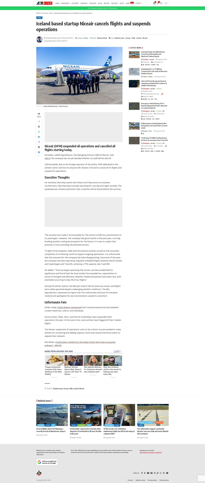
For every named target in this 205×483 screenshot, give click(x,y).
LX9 (152, 99)
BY (143, 151)
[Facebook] (142, 473)
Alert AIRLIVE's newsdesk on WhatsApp (151, 452)
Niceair (145, 38)
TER (155, 99)
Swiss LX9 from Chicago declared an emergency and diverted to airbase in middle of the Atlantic (154, 83)
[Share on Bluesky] (38, 152)
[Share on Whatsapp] (38, 131)
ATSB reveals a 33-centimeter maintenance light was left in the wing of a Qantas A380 (119, 431)
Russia (151, 76)
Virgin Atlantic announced (69, 307)
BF (143, 64)
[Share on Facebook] (38, 121)
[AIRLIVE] (44, 3)
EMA (152, 151)
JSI (143, 133)
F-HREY (153, 64)
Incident (159, 422)
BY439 (147, 151)
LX (149, 99)
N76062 (148, 119)
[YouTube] (148, 473)
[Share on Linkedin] (38, 136)
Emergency (146, 88)
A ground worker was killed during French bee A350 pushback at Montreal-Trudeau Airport (153, 54)
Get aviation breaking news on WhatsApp (102, 8)
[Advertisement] (83, 127)
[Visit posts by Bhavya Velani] (39, 39)
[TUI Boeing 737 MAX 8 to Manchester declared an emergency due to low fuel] (134, 140)
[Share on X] (38, 126)
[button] (161, 3)
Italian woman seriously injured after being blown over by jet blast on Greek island (154, 126)
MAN (162, 151)
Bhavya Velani (102, 38)
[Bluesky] (167, 473)
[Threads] (163, 473)
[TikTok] (157, 473)
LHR (144, 119)
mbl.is (47, 158)
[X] (144, 473)
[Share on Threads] (38, 147)
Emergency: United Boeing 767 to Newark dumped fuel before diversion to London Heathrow (154, 106)
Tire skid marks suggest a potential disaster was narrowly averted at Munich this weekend (152, 431)
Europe (128, 38)
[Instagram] (154, 473)
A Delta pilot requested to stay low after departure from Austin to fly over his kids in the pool (85, 431)
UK (163, 111)
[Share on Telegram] (38, 142)
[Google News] (151, 473)
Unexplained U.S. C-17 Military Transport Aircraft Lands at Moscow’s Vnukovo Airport (154, 71)
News (39, 17)
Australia (109, 425)
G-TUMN (157, 151)
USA (89, 425)
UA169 (157, 119)
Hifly (133, 38)
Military (145, 76)
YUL (158, 64)
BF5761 (147, 64)
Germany (150, 422)
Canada (151, 59)
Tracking (158, 88)
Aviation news (119, 38)
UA (153, 119)
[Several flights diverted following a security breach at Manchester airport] (52, 415)
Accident (145, 59)
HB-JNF (145, 99)
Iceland (138, 38)
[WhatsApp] (160, 473)
